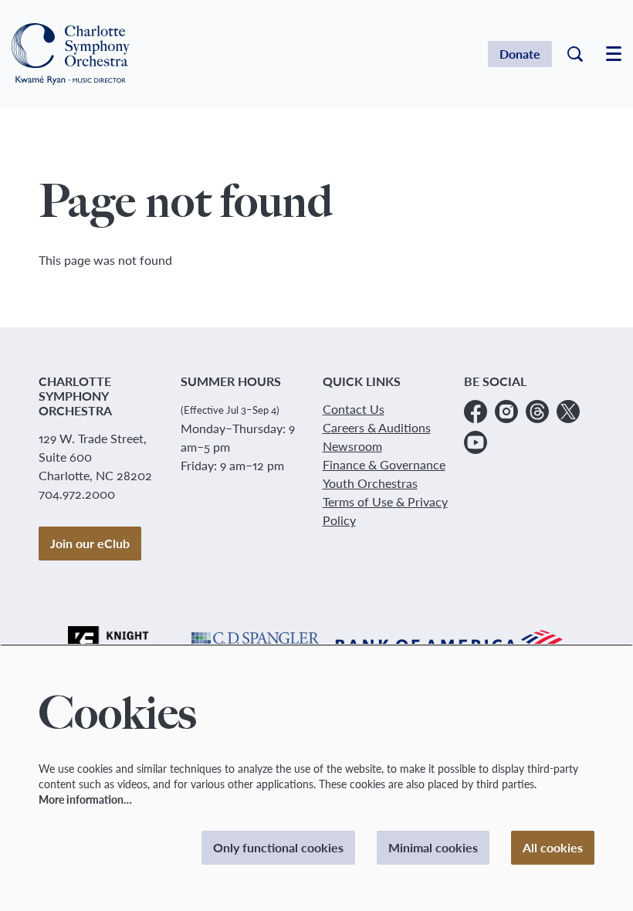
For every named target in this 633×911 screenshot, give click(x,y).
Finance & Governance (384, 464)
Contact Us (353, 408)
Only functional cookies (278, 847)
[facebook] (475, 411)
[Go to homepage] (71, 54)
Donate (519, 53)
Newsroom (352, 446)
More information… (85, 799)
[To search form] (575, 54)
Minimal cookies (433, 847)
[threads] (537, 411)
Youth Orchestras (370, 483)
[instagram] (506, 411)
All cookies (553, 847)
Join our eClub (90, 543)
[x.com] (568, 411)
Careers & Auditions (377, 427)
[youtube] (475, 442)
